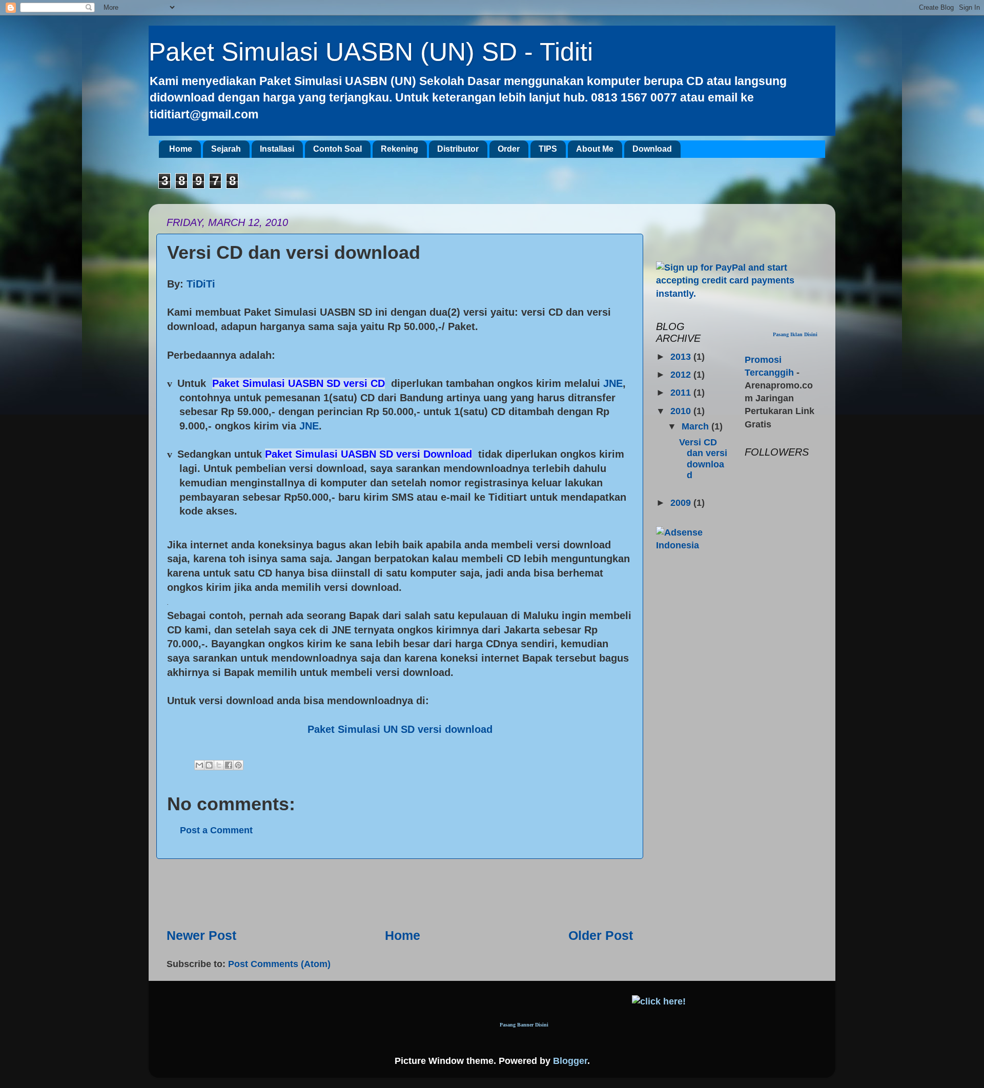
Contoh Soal (337, 149)
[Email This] (199, 765)
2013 (681, 357)
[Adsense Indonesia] (692, 545)
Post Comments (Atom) (279, 964)
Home (180, 149)
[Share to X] (219, 765)
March (696, 426)
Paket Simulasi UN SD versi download (400, 729)
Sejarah (226, 149)
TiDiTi (201, 284)
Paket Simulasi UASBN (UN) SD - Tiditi (371, 51)
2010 (681, 411)
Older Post (600, 935)
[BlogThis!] (209, 765)
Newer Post (201, 935)
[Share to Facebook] (228, 765)
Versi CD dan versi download (703, 459)
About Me (594, 149)
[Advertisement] (400, 892)
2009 (681, 503)
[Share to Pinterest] (238, 765)
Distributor (458, 149)
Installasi (277, 149)
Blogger (570, 1061)
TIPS (548, 149)
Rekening (399, 149)
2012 (681, 374)
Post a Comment (216, 830)
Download (652, 149)
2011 (681, 392)
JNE (613, 383)
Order (509, 149)
